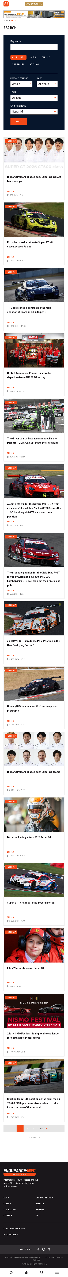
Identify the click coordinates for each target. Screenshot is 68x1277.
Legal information (54, 1257)
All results (18, 57)
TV (37, 1215)
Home (6, 20)
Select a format (19, 78)
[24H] (11, 1272)
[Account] (26, 1272)
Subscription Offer (14, 1228)
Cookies (36, 1260)
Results (40, 1203)
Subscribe (36, 3)
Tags (13, 92)
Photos (40, 1209)
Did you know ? (44, 1197)
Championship (18, 105)
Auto (33, 57)
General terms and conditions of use (22, 1257)
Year (39, 78)
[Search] (42, 1272)
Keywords (15, 41)
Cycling (34, 64)
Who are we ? (10, 1234)
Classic (46, 57)
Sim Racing (18, 64)
